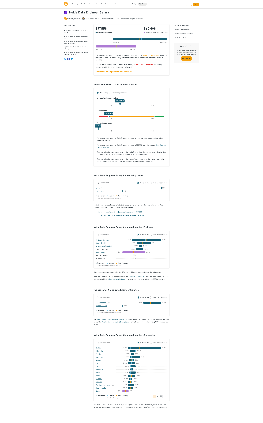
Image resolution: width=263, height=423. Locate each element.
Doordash (99, 370)
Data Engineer (101, 252)
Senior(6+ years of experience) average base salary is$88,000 (119, 212)
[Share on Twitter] (65, 59)
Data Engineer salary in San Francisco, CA (112, 320)
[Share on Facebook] (68, 59)
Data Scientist (101, 243)
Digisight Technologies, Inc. (106, 385)
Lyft (97, 363)
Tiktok (98, 367)
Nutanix (98, 373)
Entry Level (100, 191)
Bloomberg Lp (101, 388)
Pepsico (99, 354)
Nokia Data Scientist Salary (182, 30)
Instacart (99, 382)
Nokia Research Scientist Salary (183, 34)
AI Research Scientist (104, 246)
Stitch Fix (99, 351)
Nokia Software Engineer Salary (183, 38)
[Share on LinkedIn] (72, 59)
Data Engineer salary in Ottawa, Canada (116, 322)
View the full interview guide (115, 72)
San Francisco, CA (102, 303)
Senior (98, 188)
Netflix (98, 348)
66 (161, 396)
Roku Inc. (99, 357)
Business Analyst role (117, 279)
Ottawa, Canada (101, 306)
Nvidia (98, 376)
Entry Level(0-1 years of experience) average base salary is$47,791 (120, 216)
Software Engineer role (137, 277)
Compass (99, 379)
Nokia (98, 391)
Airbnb (98, 360)
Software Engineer (102, 240)
